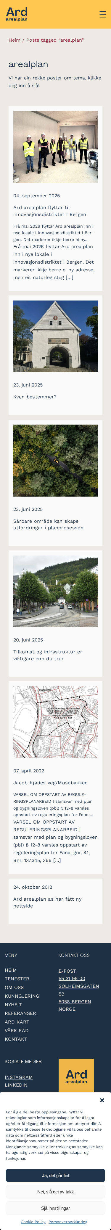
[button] (102, 1100)
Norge (67, 1009)
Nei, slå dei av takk (55, 1191)
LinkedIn (16, 1085)
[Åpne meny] (102, 14)
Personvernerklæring (68, 1222)
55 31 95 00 (72, 978)
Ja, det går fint (55, 1175)
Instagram (19, 1077)
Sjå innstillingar (55, 1208)
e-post (67, 971)
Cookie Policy (33, 1222)
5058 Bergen (75, 1001)
